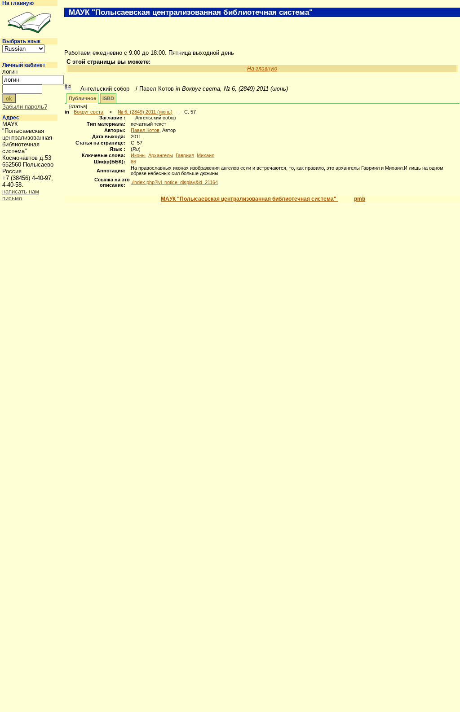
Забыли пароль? (24, 106)
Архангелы (160, 155)
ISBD (108, 98)
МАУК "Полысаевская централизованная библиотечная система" (249, 199)
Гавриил (185, 155)
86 (133, 161)
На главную (18, 3)
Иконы (138, 155)
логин (10, 71)
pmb (359, 199)
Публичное (82, 98)
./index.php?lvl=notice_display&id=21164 (174, 182)
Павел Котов (145, 130)
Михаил (205, 155)
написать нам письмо (20, 195)
